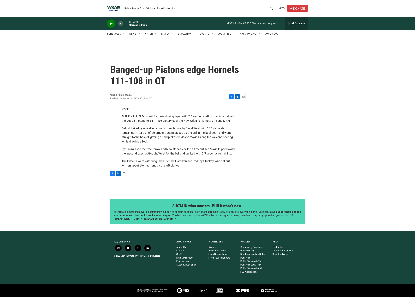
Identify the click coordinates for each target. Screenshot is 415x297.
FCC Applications (249, 272)
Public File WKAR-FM (250, 264)
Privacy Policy (247, 250)
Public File (245, 257)
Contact (180, 250)
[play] (111, 23)
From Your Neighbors (219, 257)
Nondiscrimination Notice (253, 254)
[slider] (125, 23)
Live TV (281, 8)
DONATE (299, 8)
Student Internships (186, 264)
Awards (212, 247)
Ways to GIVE (247, 33)
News (132, 33)
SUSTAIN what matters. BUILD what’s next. (207, 206)
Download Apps (281, 254)
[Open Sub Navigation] (124, 34)
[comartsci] (152, 290)
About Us (181, 247)
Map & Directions (185, 257)
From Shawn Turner (218, 254)
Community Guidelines (251, 247)
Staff (179, 254)
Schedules (114, 33)
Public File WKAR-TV (250, 261)
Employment (183, 261)
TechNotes (278, 247)
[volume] (121, 23)
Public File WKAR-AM (251, 268)
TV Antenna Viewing (283, 250)
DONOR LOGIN (273, 33)
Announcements (217, 250)
